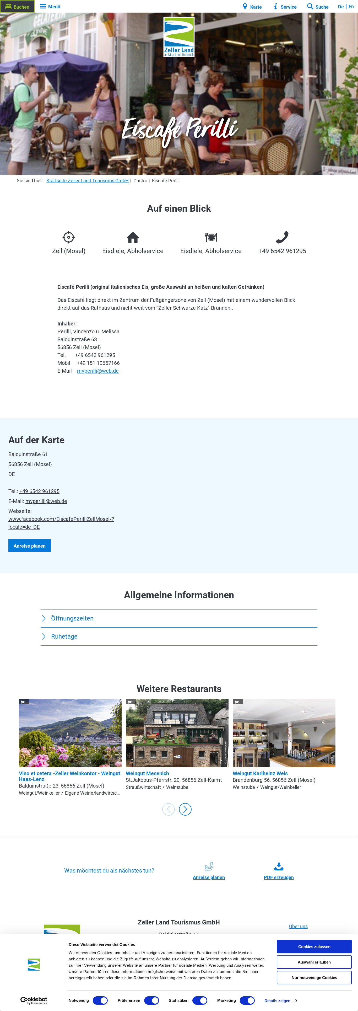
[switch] (151, 1000)
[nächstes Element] (185, 809)
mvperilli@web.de (98, 371)
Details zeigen (277, 1000)
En (351, 6)
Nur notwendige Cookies (314, 977)
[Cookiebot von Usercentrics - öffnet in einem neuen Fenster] (34, 1001)
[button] (17, 6)
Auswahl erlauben (314, 962)
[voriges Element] (168, 809)
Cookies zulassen (314, 946)
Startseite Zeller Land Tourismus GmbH (87, 180)
